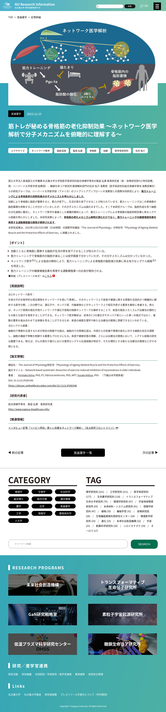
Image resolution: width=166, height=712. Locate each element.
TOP (10, 17)
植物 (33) (106, 511)
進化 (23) (106, 521)
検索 (130, 6)
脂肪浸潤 (61, 150)
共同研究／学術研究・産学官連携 (53, 674)
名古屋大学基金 (32, 694)
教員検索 (80, 674)
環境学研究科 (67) (123, 501)
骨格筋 (92, 150)
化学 (42, 506)
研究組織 (26, 674)
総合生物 (42, 499)
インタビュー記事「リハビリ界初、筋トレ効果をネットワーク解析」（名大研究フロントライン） (61, 427)
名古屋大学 (14, 694)
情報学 (42, 513)
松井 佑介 (140, 150)
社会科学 (65, 491)
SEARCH (144, 544)
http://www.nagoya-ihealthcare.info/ (29, 409)
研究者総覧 (51, 694)
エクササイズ (18, 150)
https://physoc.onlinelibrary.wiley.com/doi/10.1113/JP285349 (42, 385)
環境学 (18, 491)
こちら (48, 276)
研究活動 (13, 674)
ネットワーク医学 (41, 150)
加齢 (105, 150)
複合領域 (65, 499)
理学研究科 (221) (95, 491)
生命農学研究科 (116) (108, 496)
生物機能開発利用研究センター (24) (115, 516)
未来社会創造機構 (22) (129, 521)
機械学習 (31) (124, 511)
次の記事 (148, 452)
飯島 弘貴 (78, 150)
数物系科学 (65, 513)
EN (146, 6)
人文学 (18, 520)
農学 (18, 506)
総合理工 (19, 499)
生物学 (42, 491)
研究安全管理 (96, 674)
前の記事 (17, 452)
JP (141, 6)
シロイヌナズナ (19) (134, 525)
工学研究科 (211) (119, 491)
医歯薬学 (22, 17)
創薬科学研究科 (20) (107, 525)
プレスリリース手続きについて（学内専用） (84, 694)
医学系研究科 (121, 150)
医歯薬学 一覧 (83, 453)
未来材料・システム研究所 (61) (121, 506)
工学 (18, 513)
